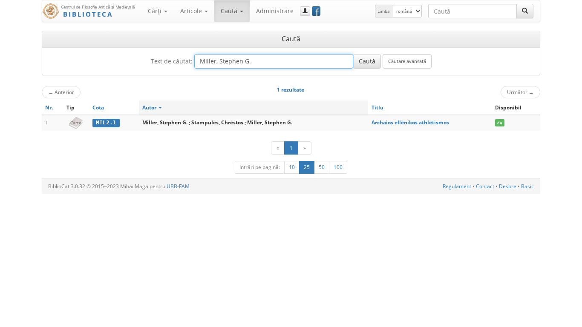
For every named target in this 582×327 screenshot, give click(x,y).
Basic (527, 186)
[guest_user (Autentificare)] (305, 11)
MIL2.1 (106, 122)
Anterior (61, 92)
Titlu (377, 107)
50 (322, 167)
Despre (507, 186)
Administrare (275, 11)
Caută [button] (230, 11)
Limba (383, 11)
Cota (98, 107)
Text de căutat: (172, 61)
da (499, 123)
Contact (485, 186)
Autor (150, 107)
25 (307, 167)
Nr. (49, 107)
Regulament (457, 186)
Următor (520, 92)
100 (338, 167)
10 (292, 167)
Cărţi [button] (155, 11)
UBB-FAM (178, 186)
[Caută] (524, 11)
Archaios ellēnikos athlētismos (410, 122)
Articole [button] (192, 11)
